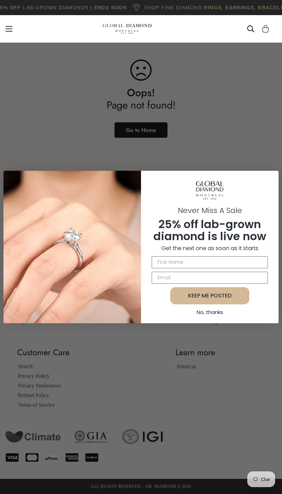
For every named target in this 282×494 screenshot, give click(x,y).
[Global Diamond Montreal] (127, 29)
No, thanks (210, 312)
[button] (265, 28)
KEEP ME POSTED (209, 296)
